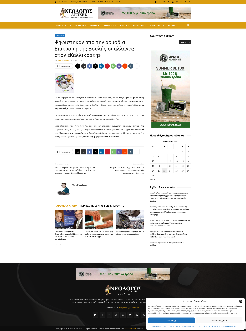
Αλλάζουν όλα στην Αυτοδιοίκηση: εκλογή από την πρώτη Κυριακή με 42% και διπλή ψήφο (99, 234)
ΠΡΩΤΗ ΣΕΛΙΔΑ (60, 228)
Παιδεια (123, 25)
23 (188, 166)
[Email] (77, 66)
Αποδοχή (171, 320)
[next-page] (60, 244)
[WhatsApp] (113, 66)
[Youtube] (189, 2)
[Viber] (119, 66)
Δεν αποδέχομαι (219, 320)
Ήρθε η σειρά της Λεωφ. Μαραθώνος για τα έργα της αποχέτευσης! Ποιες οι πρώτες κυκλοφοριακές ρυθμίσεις (170, 223)
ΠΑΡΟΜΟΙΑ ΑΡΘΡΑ (66, 205)
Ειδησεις (60, 25)
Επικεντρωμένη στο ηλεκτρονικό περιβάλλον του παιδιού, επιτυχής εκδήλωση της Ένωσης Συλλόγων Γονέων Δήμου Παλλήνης (75, 170)
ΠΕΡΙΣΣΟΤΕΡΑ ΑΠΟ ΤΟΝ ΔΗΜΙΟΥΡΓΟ (102, 205)
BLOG (93, 2)
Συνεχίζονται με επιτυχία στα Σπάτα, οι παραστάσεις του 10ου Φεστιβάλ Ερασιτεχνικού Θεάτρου (126, 170)
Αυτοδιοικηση (77, 25)
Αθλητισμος (156, 25)
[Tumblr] (130, 66)
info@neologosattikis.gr (129, 307)
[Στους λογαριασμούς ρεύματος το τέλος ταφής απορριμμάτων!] (130, 219)
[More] (137, 66)
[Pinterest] (177, 2)
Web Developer (63, 60)
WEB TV (100, 2)
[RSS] (181, 2)
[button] (241, 301)
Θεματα (93, 25)
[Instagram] (168, 2)
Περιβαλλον (108, 25)
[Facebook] (160, 2)
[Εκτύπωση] (83, 66)
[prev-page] (56, 244)
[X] (185, 2)
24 (153, 171)
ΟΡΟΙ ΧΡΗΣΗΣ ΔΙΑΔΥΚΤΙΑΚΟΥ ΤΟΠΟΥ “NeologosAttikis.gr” (173, 326)
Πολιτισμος (139, 25)
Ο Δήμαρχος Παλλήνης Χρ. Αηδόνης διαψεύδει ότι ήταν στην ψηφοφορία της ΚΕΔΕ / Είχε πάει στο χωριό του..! (169, 234)
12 (164, 161)
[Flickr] (164, 2)
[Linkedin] (173, 2)
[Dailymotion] (156, 2)
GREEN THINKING (130, 329)
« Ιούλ (152, 179)
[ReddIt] (124, 66)
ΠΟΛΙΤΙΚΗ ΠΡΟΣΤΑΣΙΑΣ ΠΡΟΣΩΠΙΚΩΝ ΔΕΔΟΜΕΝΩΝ (218, 326)
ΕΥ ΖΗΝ (171, 25)
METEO (107, 2)
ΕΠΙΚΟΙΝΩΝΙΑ (116, 2)
